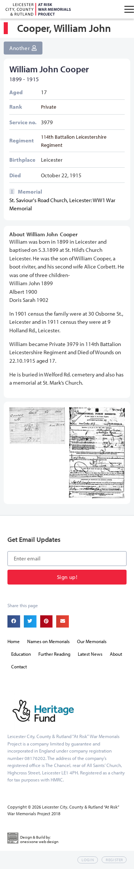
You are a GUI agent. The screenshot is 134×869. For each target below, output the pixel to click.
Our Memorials (91, 641)
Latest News (90, 654)
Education (21, 654)
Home (13, 641)
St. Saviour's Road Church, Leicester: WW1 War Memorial (62, 204)
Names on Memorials (48, 641)
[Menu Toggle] (129, 9)
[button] (13, 621)
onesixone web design (39, 841)
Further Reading (54, 654)
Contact (19, 666)
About (116, 654)
